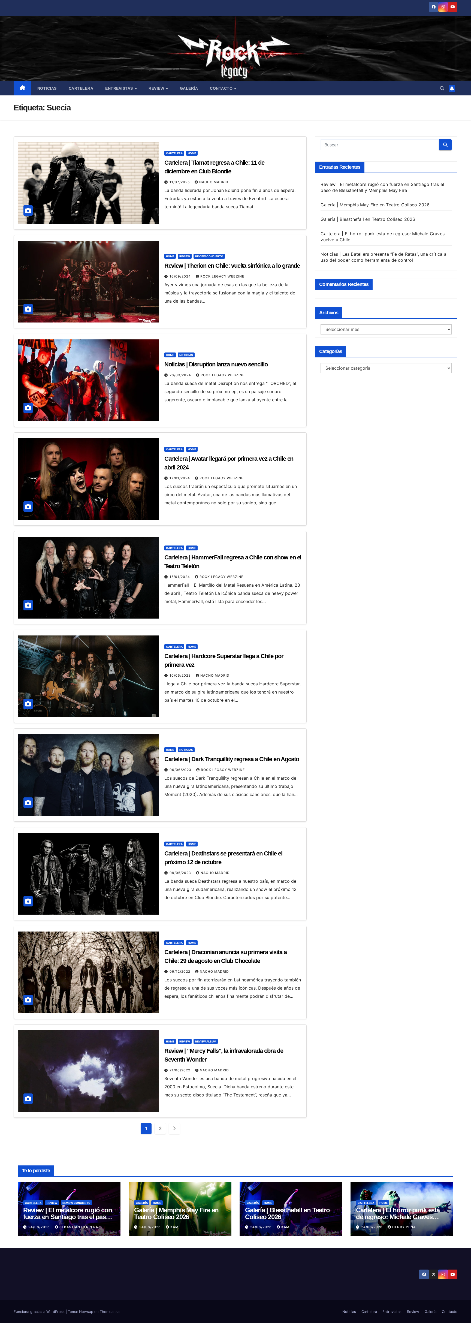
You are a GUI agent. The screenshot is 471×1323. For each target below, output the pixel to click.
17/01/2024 (180, 478)
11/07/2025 (180, 182)
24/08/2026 (39, 1227)
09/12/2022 (180, 971)
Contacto (222, 88)
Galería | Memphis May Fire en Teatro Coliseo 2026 (375, 204)
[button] (442, 88)
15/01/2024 (180, 577)
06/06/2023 (181, 770)
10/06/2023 (181, 675)
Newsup (86, 1311)
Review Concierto (209, 256)
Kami (175, 1227)
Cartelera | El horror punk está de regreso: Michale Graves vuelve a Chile (398, 1216)
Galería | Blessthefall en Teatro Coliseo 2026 (368, 219)
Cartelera (81, 88)
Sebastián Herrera (78, 1227)
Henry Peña (404, 1227)
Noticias (47, 88)
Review (157, 88)
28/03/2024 (181, 375)
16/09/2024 (181, 276)
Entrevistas (119, 88)
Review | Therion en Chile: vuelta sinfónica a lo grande (232, 265)
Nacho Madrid (213, 182)
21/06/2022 (180, 1070)
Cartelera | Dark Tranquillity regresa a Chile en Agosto (231, 759)
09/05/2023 (181, 873)
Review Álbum (205, 1041)
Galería (189, 88)
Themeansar (110, 1311)
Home (192, 153)
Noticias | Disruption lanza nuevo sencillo (216, 364)
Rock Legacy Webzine (222, 276)
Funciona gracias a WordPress (40, 1311)
